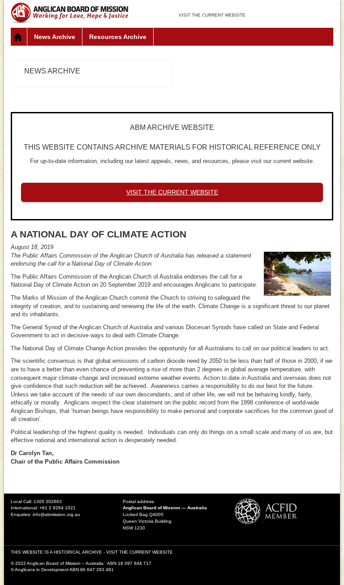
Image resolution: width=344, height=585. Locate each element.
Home (19, 37)
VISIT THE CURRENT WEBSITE (212, 15)
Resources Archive (117, 36)
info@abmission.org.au (56, 514)
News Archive (54, 36)
